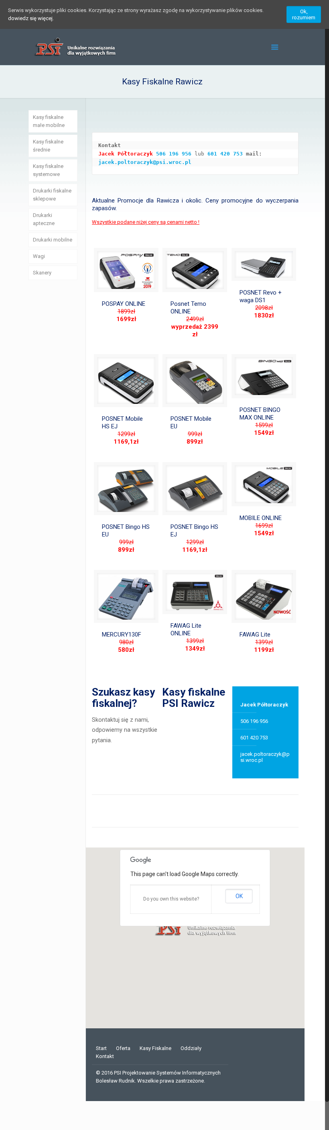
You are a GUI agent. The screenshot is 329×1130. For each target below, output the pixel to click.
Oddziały (191, 1048)
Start (101, 1048)
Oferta (123, 1048)
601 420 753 (225, 154)
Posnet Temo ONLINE (194, 319)
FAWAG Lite (257, 642)
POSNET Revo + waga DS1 (261, 304)
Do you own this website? (171, 899)
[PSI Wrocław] (74, 47)
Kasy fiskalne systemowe (48, 170)
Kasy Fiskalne (155, 1048)
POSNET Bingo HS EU (126, 538)
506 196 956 (173, 154)
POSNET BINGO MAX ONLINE (260, 421)
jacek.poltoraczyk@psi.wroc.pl (144, 162)
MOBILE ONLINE (261, 525)
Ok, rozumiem (303, 14)
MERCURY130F (121, 642)
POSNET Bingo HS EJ (194, 538)
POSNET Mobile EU (191, 430)
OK (239, 896)
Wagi (39, 256)
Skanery (42, 273)
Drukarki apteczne (44, 219)
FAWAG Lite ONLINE (188, 637)
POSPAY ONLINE (123, 311)
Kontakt (105, 1056)
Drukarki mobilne (52, 240)
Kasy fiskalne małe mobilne (49, 121)
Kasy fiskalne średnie (48, 146)
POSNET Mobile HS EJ (122, 430)
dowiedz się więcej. (31, 18)
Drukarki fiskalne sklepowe (52, 195)
